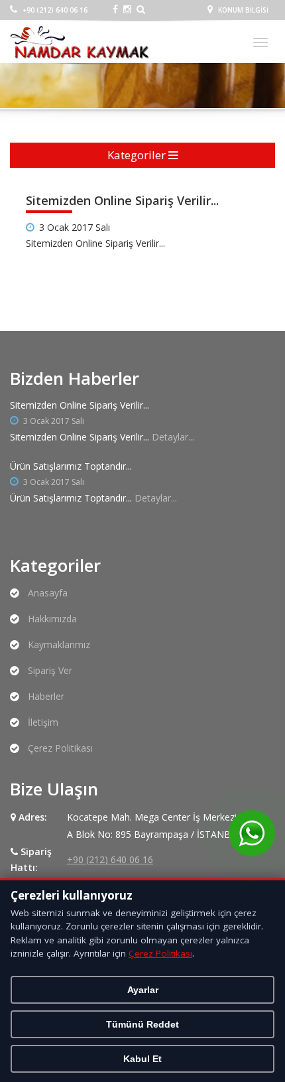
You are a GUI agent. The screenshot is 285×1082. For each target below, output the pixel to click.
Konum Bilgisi (242, 10)
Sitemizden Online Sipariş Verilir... (79, 405)
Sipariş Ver (50, 670)
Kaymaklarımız (59, 644)
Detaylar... (173, 437)
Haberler (46, 696)
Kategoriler (137, 155)
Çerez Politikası (60, 748)
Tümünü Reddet (142, 1024)
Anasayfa (48, 592)
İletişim (43, 722)
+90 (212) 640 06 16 (54, 10)
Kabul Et (142, 1058)
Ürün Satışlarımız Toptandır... (71, 466)
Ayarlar (142, 989)
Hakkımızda (52, 618)
